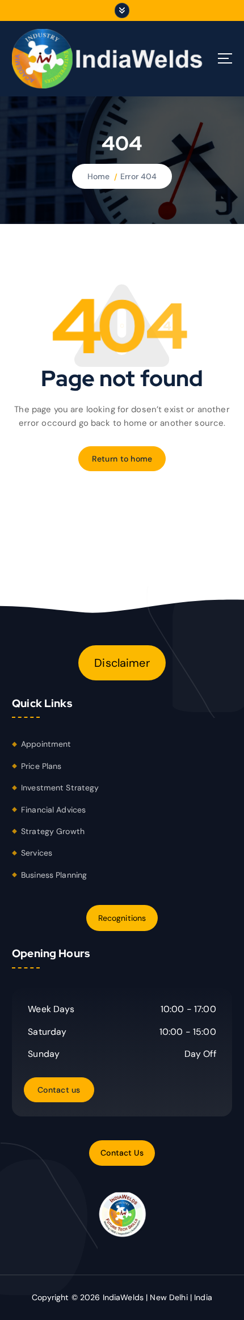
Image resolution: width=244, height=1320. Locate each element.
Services (36, 853)
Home (98, 176)
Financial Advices (53, 810)
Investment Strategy (60, 787)
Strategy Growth (53, 831)
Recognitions (122, 918)
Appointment (46, 744)
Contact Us (121, 1153)
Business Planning (54, 875)
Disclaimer (121, 662)
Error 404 (138, 176)
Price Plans (41, 766)
